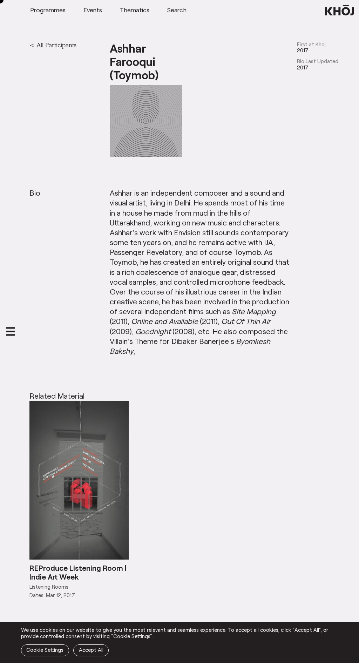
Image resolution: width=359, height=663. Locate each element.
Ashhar (121, 192)
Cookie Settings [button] (44, 650)
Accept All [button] (91, 650)
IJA (268, 242)
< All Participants (52, 45)
